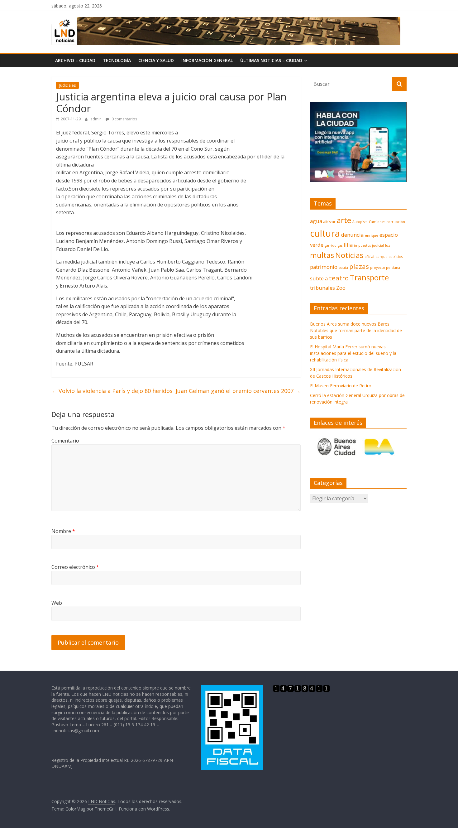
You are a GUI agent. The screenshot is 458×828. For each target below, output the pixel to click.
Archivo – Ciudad (75, 60)
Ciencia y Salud (156, 60)
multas (322, 255)
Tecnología (117, 60)
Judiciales (67, 85)
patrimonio (323, 266)
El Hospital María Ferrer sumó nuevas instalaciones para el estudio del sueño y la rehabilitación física (353, 353)
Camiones (377, 222)
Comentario (65, 440)
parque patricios (389, 256)
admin (96, 119)
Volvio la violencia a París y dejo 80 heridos (112, 391)
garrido (330, 245)
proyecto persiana (385, 267)
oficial (369, 256)
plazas (359, 266)
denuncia (352, 234)
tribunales (322, 287)
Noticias (349, 255)
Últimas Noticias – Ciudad (271, 60)
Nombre (63, 531)
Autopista (360, 222)
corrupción (395, 222)
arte (344, 220)
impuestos (362, 245)
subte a (319, 278)
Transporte (369, 277)
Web (56, 602)
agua (316, 221)
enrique (371, 235)
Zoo (341, 287)
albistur (329, 222)
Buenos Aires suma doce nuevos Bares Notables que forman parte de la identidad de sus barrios (356, 330)
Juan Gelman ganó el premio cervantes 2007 (238, 391)
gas (340, 245)
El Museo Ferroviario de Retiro (340, 386)
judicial (378, 245)
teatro (339, 278)
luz (387, 245)
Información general (207, 60)
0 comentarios (124, 119)
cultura (325, 233)
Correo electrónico (75, 567)
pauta (343, 267)
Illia (348, 244)
